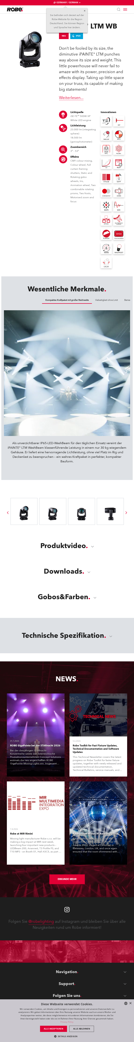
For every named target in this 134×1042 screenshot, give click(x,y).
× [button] (130, 1003)
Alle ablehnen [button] (81, 1028)
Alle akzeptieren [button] (53, 1028)
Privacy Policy (66, 1022)
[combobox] (125, 1003)
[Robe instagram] (67, 909)
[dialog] (67, 1020)
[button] (67, 1036)
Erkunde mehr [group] (67, 879)
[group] (7, 512)
